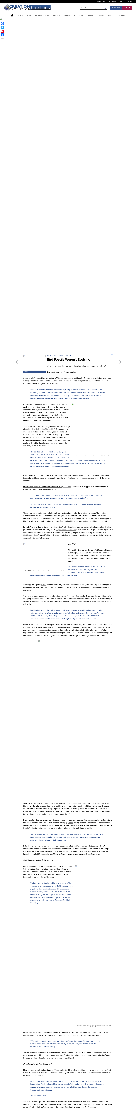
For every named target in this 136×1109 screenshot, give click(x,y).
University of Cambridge (45, 429)
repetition (69, 823)
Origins (20, 15)
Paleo (81, 15)
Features (121, 15)
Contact (129, 2)
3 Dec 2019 (55, 1035)
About (121, 2)
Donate (127, 8)
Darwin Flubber (29, 828)
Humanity (91, 15)
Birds (26, 372)
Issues (101, 15)
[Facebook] (2, 23)
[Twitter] (2, 27)
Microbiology (69, 15)
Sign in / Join (101, 2)
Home (12, 15)
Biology (56, 15)
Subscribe (116, 8)
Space (29, 15)
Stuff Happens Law (30, 535)
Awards (111, 15)
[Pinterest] (2, 31)
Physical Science (42, 15)
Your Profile (112, 2)
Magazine (64, 378)
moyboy (85, 478)
